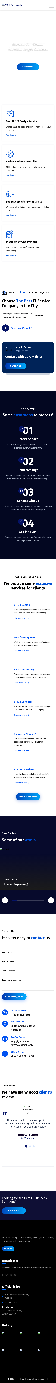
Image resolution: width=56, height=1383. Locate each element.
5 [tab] (36, 900)
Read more (11, 135)
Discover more (20, 618)
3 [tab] (25, 900)
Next (51, 900)
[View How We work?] (5, 328)
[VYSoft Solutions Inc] (12, 5)
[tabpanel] (28, 1122)
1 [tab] (14, 900)
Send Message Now (14, 997)
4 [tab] (30, 900)
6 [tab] (41, 900)
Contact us (7, 317)
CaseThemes (25, 1379)
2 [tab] (20, 900)
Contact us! (15, 366)
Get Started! (28, 66)
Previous (5, 900)
